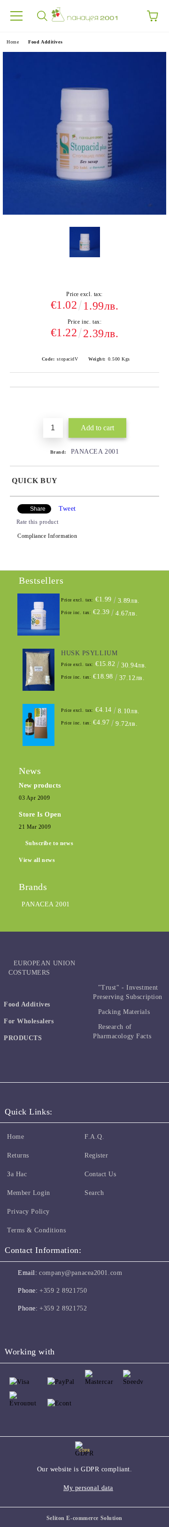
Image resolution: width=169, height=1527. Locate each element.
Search (94, 1192)
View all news (37, 860)
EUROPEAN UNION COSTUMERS (41, 968)
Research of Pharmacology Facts (122, 1031)
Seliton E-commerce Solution (84, 1518)
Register (96, 1155)
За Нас (17, 1174)
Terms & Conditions (36, 1230)
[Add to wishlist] (152, 403)
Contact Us (100, 1174)
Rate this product (37, 522)
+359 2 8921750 (63, 1290)
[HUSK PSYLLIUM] (38, 670)
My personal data (88, 1487)
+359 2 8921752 (63, 1308)
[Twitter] (37, 1327)
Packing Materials (124, 1011)
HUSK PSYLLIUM (89, 653)
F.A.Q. (94, 1136)
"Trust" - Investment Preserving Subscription (127, 992)
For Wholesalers (29, 1021)
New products (40, 785)
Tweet (67, 508)
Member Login (28, 1192)
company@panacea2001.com (80, 1272)
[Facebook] (16, 1327)
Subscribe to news (49, 843)
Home (13, 41)
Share (38, 509)
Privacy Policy (28, 1211)
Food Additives (45, 41)
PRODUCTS (23, 1038)
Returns (18, 1155)
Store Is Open (40, 814)
